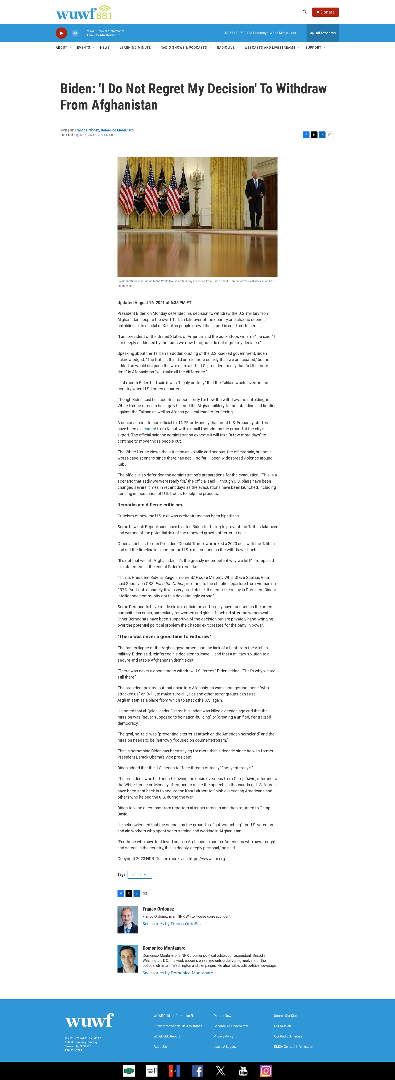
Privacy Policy (223, 1036)
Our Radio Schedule (288, 1036)
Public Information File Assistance (178, 1026)
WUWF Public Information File (174, 1016)
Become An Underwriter (231, 1026)
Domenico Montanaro (117, 130)
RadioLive (226, 47)
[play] (61, 33)
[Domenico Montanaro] (127, 959)
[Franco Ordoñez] (127, 919)
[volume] (75, 33)
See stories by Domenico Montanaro (178, 973)
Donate (327, 12)
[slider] (82, 33)
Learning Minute (135, 47)
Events (83, 47)
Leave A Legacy (225, 1046)
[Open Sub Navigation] (70, 47)
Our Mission (282, 1026)
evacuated (146, 428)
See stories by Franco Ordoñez (172, 923)
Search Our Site (285, 1016)
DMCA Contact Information (293, 1046)
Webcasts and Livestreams (270, 47)
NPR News (139, 875)
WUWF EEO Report (167, 1036)
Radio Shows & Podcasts (184, 47)
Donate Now (222, 1016)
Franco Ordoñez (87, 130)
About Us (160, 1046)
